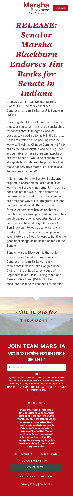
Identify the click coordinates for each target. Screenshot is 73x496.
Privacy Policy (28, 484)
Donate (61, 7)
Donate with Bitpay (35, 460)
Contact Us (46, 484)
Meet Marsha (23, 454)
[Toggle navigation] (8, 8)
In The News (48, 454)
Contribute (35, 467)
